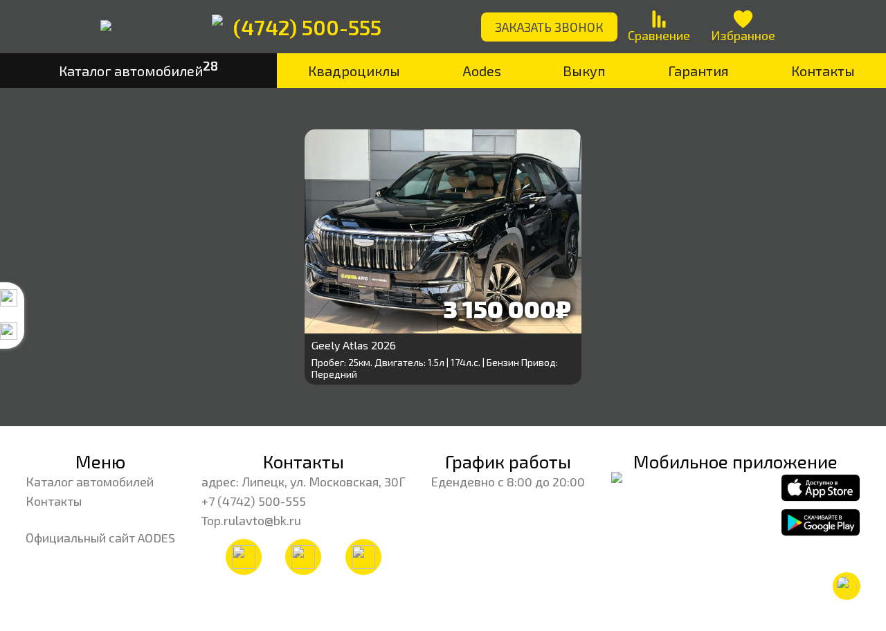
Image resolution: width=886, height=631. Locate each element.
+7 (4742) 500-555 (253, 501)
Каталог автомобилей (90, 481)
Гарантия (698, 70)
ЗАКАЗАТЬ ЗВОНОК (549, 27)
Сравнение (659, 35)
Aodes (481, 70)
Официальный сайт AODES (100, 537)
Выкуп (584, 70)
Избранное (743, 35)
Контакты (823, 70)
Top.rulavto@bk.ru (251, 520)
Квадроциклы (354, 70)
